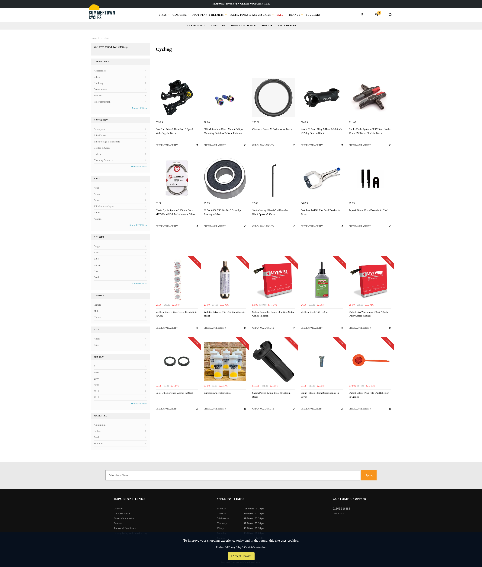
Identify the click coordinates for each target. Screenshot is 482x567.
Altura (97, 212)
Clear (96, 271)
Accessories (100, 70)
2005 (96, 372)
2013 (96, 397)
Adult (97, 338)
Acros (97, 194)
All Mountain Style (104, 206)
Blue (96, 258)
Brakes (97, 154)
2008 (96, 385)
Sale (280, 15)
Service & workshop (243, 25)
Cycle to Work (287, 25)
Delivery (118, 508)
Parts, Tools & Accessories (250, 15)
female (97, 304)
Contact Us (338, 513)
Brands (294, 15)
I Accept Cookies (241, 556)
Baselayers (99, 129)
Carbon (97, 431)
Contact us (218, 25)
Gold (96, 277)
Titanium (98, 443)
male (96, 311)
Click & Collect (195, 25)
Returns (118, 523)
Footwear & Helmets (208, 15)
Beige (97, 246)
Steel (96, 437)
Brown (97, 264)
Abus (96, 187)
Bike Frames (100, 135)
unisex (97, 317)
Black (97, 252)
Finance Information (124, 518)
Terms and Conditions (125, 528)
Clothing (179, 15)
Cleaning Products (103, 160)
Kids (96, 344)
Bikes (163, 15)
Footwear (98, 95)
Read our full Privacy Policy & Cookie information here (241, 547)
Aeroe (97, 200)
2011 (96, 391)
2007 (96, 378)
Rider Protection (102, 101)
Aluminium (99, 424)
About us (267, 25)
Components (100, 89)
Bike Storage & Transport (107, 141)
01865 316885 (341, 508)
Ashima (97, 218)
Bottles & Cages (102, 147)
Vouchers (313, 15)
